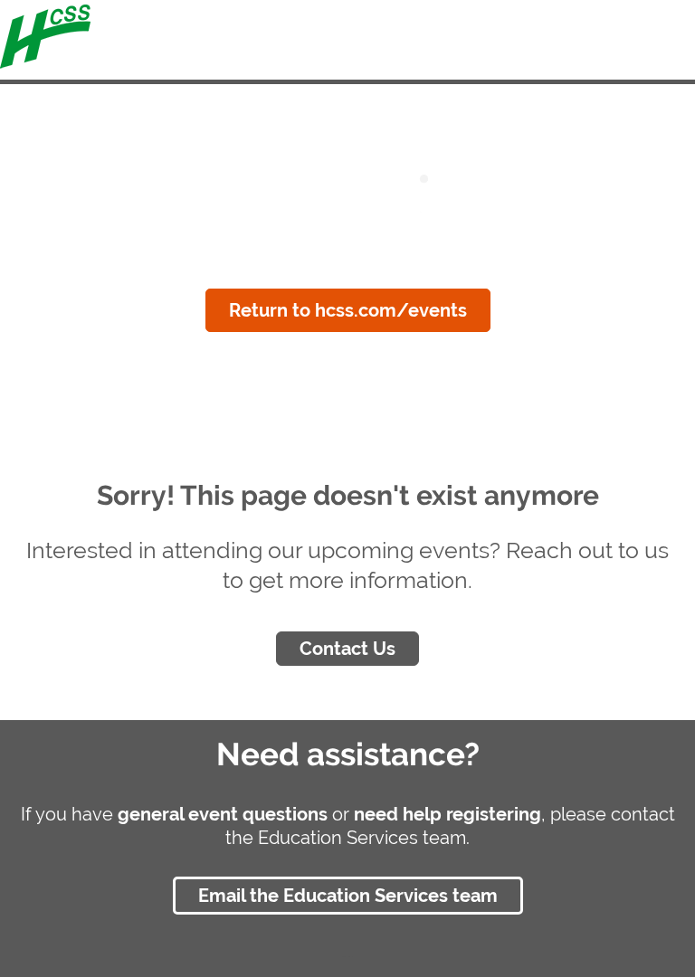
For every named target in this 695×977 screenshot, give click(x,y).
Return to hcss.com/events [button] (348, 310)
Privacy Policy (347, 956)
